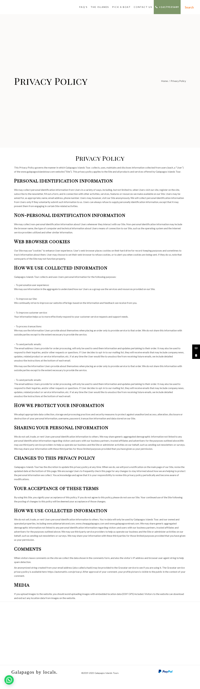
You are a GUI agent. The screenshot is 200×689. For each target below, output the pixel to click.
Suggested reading (171, 635)
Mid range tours (29, 643)
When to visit (76, 631)
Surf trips (124, 631)
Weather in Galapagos (76, 635)
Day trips (29, 647)
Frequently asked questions (76, 627)
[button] (9, 680)
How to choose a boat (29, 623)
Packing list (76, 639)
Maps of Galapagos (170, 639)
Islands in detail (171, 631)
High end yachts (29, 635)
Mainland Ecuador (123, 639)
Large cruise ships (29, 631)
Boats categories (29, 627)
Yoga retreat (123, 635)
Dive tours (123, 627)
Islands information (171, 623)
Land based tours (124, 623)
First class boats (29, 639)
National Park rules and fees (76, 643)
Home (164, 81)
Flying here (76, 623)
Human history (171, 627)
